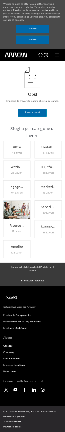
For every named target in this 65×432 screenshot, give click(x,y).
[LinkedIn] (33, 389)
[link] (32, 297)
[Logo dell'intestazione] (16, 55)
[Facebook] (24, 389)
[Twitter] (6, 389)
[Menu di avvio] (57, 55)
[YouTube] (15, 389)
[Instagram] (43, 389)
